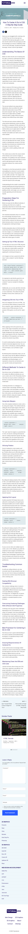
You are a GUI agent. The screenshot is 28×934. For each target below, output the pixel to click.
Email (5, 795)
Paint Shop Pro (5, 837)
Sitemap (18, 924)
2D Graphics (19, 917)
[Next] (24, 734)
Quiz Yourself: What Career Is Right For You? (7, 704)
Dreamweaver (5, 883)
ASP (3, 874)
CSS (3, 880)
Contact (10, 924)
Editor (6, 741)
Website (5, 802)
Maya (3, 863)
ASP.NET (4, 877)
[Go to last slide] (4, 734)
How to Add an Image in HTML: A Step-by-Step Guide (20, 704)
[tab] (12, 749)
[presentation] (14, 727)
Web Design (9, 917)
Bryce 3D (4, 854)
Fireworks (4, 825)
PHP (3, 898)
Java (3, 889)
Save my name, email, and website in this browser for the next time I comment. (13, 807)
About (19, 920)
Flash (3, 828)
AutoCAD (4, 851)
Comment (6, 768)
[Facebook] (3, 32)
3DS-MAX (4, 847)
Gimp (3, 831)
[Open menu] (24, 2)
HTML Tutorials (8, 738)
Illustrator (4, 834)
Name (5, 788)
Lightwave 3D (5, 860)
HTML (3, 886)
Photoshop (4, 840)
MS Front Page (5, 895)
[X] (6, 32)
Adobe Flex (4, 870)
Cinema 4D (4, 857)
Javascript (4, 892)
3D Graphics (11, 920)
